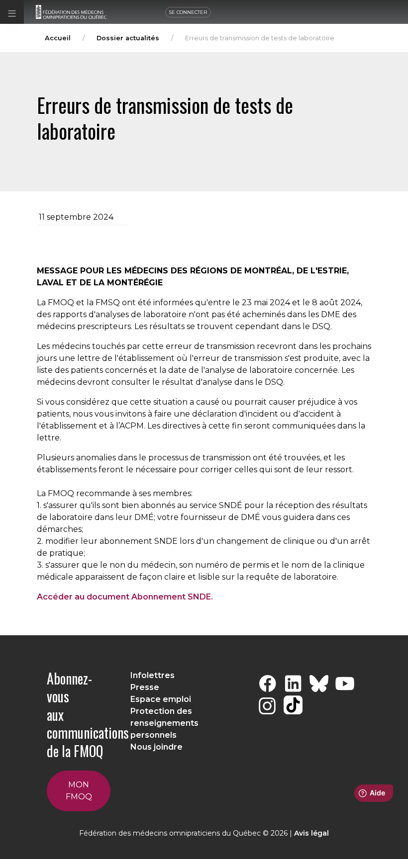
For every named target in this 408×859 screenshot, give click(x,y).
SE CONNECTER (188, 12)
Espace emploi (160, 699)
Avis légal (311, 833)
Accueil (58, 38)
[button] (12, 12)
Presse (144, 687)
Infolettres (152, 675)
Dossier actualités (128, 38)
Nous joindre (156, 747)
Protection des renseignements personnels (164, 723)
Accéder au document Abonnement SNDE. (125, 596)
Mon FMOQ (79, 790)
